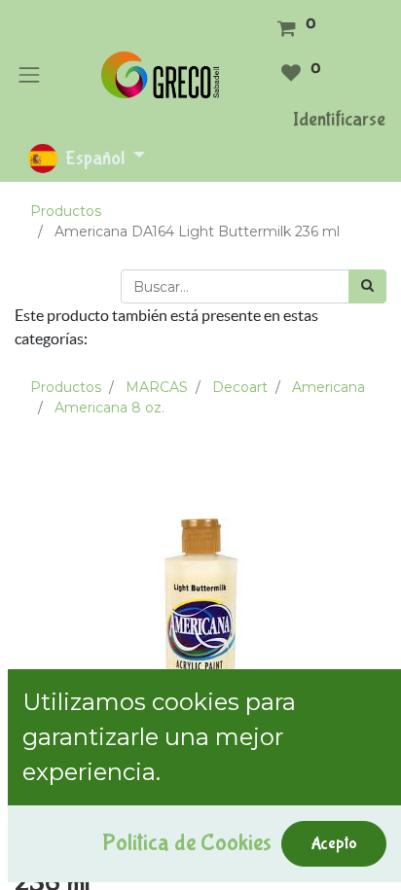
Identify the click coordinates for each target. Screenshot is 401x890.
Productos (65, 211)
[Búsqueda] (367, 286)
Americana (328, 387)
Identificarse (339, 119)
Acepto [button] (333, 843)
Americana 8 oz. (109, 407)
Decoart (240, 387)
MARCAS (157, 387)
